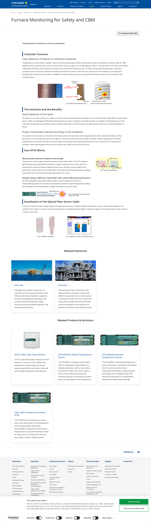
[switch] (59, 518)
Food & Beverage (17, 491)
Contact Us (133, 6)
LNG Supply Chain (18, 472)
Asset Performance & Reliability (37, 476)
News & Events (74, 2)
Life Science (53, 485)
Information (53, 466)
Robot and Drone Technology (91, 488)
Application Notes (39, 12)
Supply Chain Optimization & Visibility (38, 490)
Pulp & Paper (16, 494)
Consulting (52, 474)
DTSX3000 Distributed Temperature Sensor (112, 356)
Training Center (110, 469)
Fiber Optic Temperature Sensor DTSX (30, 414)
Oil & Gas (18, 285)
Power (14, 477)
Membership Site (100, 2)
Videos (70, 472)
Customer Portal (110, 474)
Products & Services (76, 6)
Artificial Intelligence (92, 485)
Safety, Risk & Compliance (35, 471)
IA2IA (88, 479)
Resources (27, 12)
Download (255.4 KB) (128, 33)
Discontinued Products (56, 492)
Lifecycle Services (54, 482)
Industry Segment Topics (94, 471)
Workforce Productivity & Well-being (38, 467)
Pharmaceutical (17, 488)
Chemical (62, 285)
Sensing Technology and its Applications (94, 493)
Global (109, 2)
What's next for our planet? (92, 467)
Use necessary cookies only (134, 508)
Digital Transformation (93, 482)
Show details (107, 518)
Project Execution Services (54, 478)
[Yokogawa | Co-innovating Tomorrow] (19, 4)
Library (92, 6)
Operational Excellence (38, 480)
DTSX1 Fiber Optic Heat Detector (30, 354)
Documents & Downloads (76, 466)
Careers (90, 2)
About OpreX (90, 473)
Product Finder (109, 472)
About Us (83, 2)
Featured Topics (105, 6)
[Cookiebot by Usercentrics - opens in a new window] (13, 518)
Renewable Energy (18, 480)
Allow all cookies (134, 502)
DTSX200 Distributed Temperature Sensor (75, 356)
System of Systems (92, 476)
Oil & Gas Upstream (18, 466)
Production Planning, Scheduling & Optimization (37, 495)
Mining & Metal (17, 486)
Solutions (60, 6)
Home (13, 12)
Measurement (53, 472)
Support (120, 6)
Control (51, 469)
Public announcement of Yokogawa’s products (57, 488)
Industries (47, 6)
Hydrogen (15, 483)
